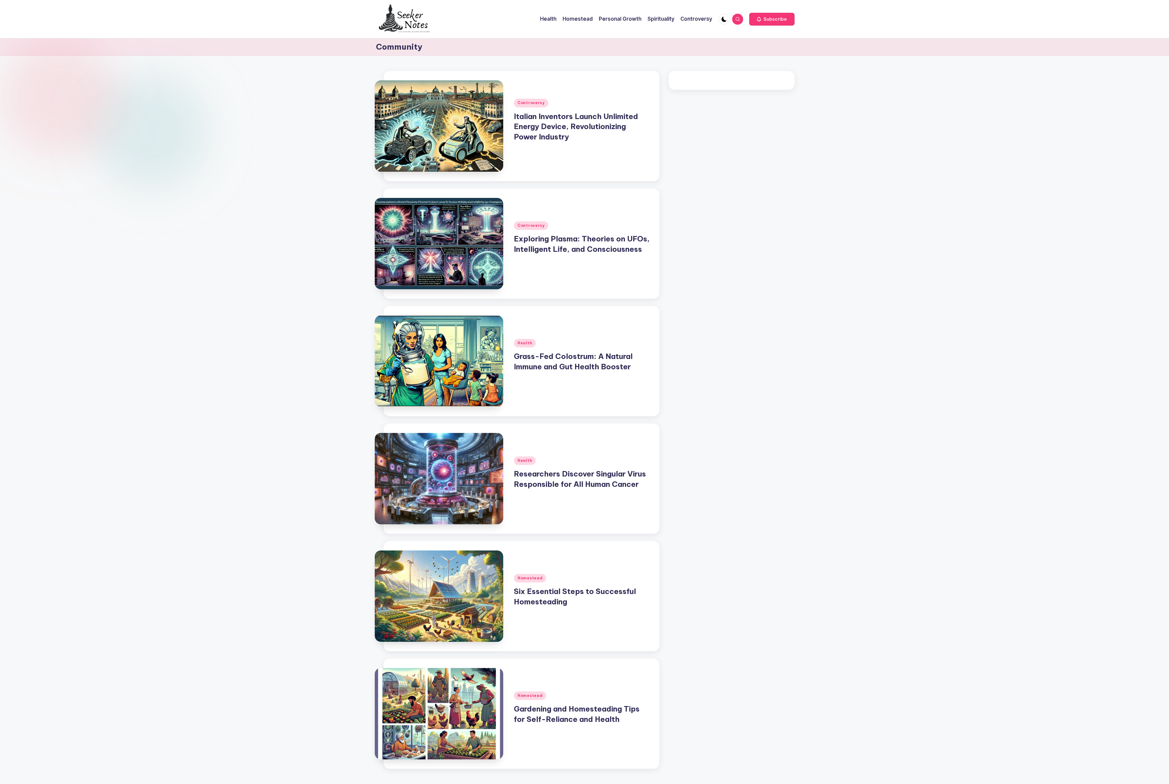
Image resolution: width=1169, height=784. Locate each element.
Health (525, 343)
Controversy (531, 102)
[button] (772, 19)
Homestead (530, 578)
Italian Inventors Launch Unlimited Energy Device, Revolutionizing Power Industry (576, 126)
